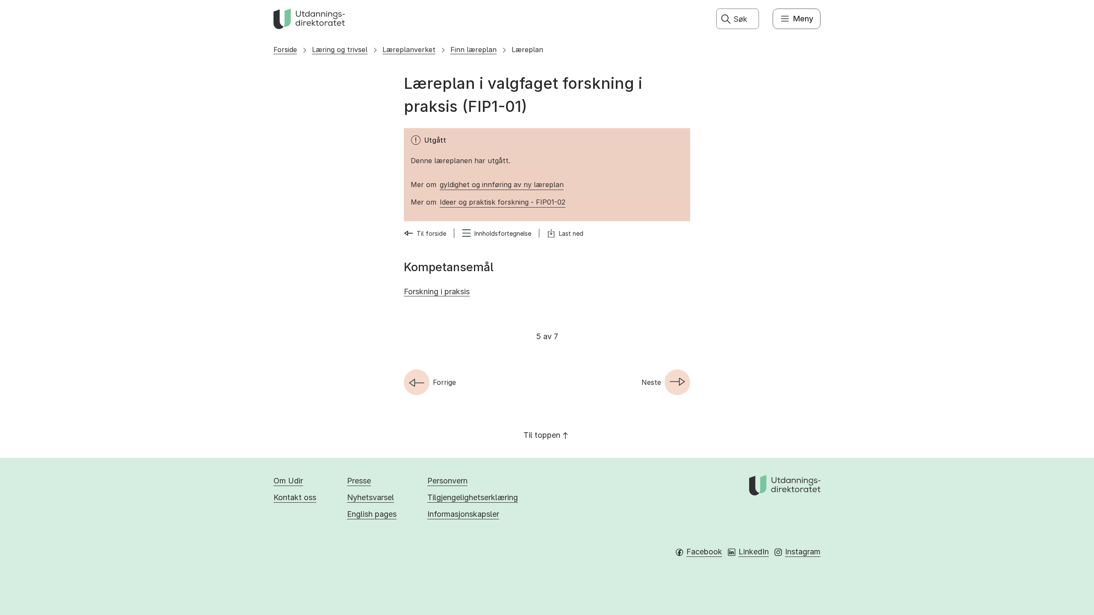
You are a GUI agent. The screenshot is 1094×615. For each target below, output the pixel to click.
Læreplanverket (408, 49)
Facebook (704, 551)
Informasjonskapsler (463, 514)
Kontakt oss (295, 497)
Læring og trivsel (340, 49)
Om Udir (288, 480)
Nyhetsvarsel (370, 497)
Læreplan (527, 49)
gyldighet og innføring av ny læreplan (502, 184)
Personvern (447, 480)
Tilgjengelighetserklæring (472, 497)
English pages (372, 514)
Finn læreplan (473, 49)
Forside (285, 49)
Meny (803, 18)
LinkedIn (753, 551)
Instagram (802, 551)
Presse (359, 480)
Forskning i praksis (437, 291)
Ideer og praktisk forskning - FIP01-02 (502, 202)
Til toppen (541, 434)
